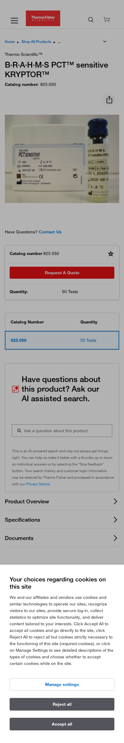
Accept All (62, 724)
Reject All (62, 704)
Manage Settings (62, 684)
